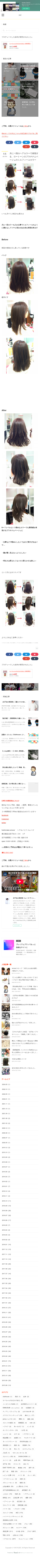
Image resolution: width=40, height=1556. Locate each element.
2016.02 (6, 1356)
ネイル (16, 1464)
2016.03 (6, 1351)
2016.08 (6, 1327)
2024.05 (6, 1084)
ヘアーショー (8, 1501)
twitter (4, 823)
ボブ (17, 1434)
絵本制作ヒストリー (29, 1404)
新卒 (31, 1468)
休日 (19, 1513)
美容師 (26, 1445)
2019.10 (6, 1152)
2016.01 (6, 1361)
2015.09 (6, 1380)
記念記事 (18, 1498)
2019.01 (6, 1186)
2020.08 (6, 1133)
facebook (5, 815)
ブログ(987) (12, 642)
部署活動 (22, 1505)
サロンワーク (9, 1505)
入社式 (6, 1453)
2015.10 (6, 1375)
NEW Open (28, 1460)
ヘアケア (7, 1426)
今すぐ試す (25, 8)
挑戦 (30, 1419)
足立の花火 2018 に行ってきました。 (24, 1068)
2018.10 (6, 1201)
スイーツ (7, 1460)
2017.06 (6, 1278)
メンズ (30, 1426)
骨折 (18, 1396)
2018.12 (6, 1191)
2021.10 (6, 1109)
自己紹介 (21, 1501)
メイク (21, 1475)
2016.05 (6, 1342)
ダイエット (25, 1471)
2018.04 (6, 1230)
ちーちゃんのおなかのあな (13, 1400)
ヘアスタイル (9, 1539)
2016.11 (6, 1312)
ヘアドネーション (10, 1479)
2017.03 (6, 1293)
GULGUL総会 (25, 1441)
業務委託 (22, 1423)
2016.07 (6, 1332)
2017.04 (6, 1288)
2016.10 (6, 1317)
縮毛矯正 (26, 1490)
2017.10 (6, 1259)
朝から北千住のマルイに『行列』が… (24, 1023)
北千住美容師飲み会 (11, 1490)
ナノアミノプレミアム (11, 1411)
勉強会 (22, 1468)
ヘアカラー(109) (5, 642)
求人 (17, 1449)
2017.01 (6, 1303)
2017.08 (6, 1269)
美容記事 (8, 1531)
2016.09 (6, 1322)
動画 (22, 1483)
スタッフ (8, 1513)
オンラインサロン (10, 1430)
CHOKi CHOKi (24, 1456)
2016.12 (6, 1308)
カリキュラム (28, 1449)
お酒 (17, 1460)
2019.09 (6, 1157)
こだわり (7, 1494)
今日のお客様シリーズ (19, 1059)
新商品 (7, 1498)
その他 (20, 1531)
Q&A (18, 1494)
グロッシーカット (10, 1483)
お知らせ (18, 1535)
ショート (7, 1434)
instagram (5, 819)
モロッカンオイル (20, 1453)
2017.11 (6, 1254)
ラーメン (7, 1449)
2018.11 (6, 1196)
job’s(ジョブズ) (9, 1419)
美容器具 (7, 1445)
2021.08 (6, 1118)
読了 (5, 1471)
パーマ (7, 1509)
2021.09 (6, 1113)
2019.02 (6, 1181)
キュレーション (26, 1539)
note (32, 1423)
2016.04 (6, 1346)
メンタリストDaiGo (10, 1404)
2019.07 (6, 1167)
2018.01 (6, 1244)
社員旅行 (30, 1408)
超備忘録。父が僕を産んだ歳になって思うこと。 (17, 784)
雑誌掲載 (7, 1438)
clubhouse (7, 1396)
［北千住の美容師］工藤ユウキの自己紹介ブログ (17, 702)
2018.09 (6, 1206)
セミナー (21, 1527)
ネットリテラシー (10, 1441)
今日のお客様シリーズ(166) (31, 642)
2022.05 (6, 1094)
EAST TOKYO (9, 1468)
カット (31, 1475)
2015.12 (6, 1366)
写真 (6, 1535)
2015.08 (6, 1385)
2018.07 (6, 1215)
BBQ (22, 1419)
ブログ (31, 1531)
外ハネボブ (19, 1426)
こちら (25, 126)
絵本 (26, 1396)
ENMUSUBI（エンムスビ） (13, 1408)
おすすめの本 (28, 1411)
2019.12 (6, 1147)
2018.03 (6, 1235)
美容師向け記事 (10, 1520)
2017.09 (6, 1264)
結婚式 (17, 1438)
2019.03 (6, 1177)
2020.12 (6, 1128)
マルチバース (29, 1438)
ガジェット (8, 1527)
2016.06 (6, 1337)
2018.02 (6, 1240)
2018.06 (6, 1220)
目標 (22, 1479)
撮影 (29, 1498)
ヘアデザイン (28, 1434)
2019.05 (6, 1172)
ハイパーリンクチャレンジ (13, 1516)
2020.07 (6, 1138)
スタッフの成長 (9, 1423)
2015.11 (6, 1371)
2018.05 (6, 1225)
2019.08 (6, 1162)
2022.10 (6, 1089)
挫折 (17, 1445)
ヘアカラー (19, 1509)
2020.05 (6, 1143)
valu (26, 1464)
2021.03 (6, 1123)
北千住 (7, 1464)
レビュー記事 (9, 1475)
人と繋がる (22, 1486)
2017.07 (6, 1274)
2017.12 (6, 1249)
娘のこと (29, 1415)
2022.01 (6, 1099)
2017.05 (6, 1283)
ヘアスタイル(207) (20, 642)
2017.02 (6, 1298)
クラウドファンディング (12, 1415)
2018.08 (6, 1210)
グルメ (28, 1524)
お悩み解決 (8, 1486)
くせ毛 (24, 1430)
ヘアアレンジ (29, 1494)
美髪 (14, 1471)
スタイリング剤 (9, 1456)
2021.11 (6, 1104)
